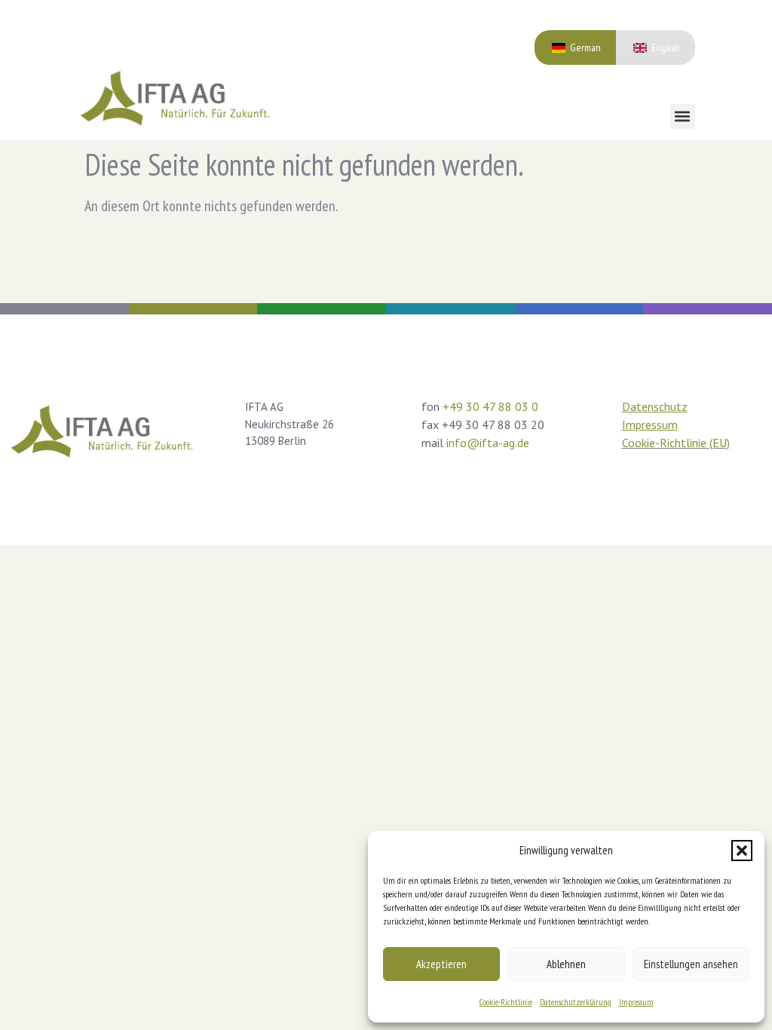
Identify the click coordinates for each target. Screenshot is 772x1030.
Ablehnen (566, 964)
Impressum (636, 1001)
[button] (741, 850)
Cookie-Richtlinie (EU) (676, 442)
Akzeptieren (441, 964)
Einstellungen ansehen (691, 964)
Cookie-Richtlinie (505, 1001)
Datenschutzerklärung (575, 1001)
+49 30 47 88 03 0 (490, 406)
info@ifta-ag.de (487, 442)
